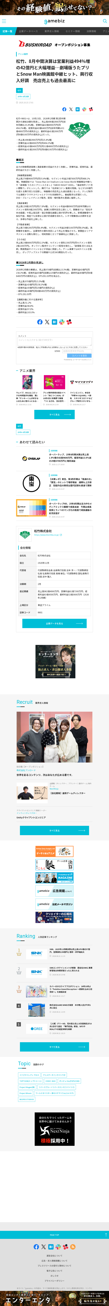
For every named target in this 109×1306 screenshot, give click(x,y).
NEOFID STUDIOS (27, 1099)
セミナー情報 (73, 31)
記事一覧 (7, 31)
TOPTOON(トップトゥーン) (30, 1081)
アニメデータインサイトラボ (54, 1075)
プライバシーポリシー (54, 1280)
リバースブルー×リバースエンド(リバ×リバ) (56, 1087)
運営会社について (54, 1255)
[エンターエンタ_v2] (55, 661)
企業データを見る (54, 623)
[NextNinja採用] (55, 1129)
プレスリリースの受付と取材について (54, 1265)
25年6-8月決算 (23, 96)
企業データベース (28, 31)
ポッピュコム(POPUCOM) (69, 1081)
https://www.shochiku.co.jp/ (46, 534)
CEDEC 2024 (50, 1081)
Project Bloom (26, 1093)
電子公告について (54, 1270)
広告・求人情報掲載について (55, 1260)
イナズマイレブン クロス (29, 1075)
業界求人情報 (52, 31)
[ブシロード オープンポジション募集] (54, 44)
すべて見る (54, 414)
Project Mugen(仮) (27, 1087)
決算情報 (91, 31)
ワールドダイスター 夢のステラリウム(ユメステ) (55, 1093)
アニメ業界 (23, 54)
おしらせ (54, 1275)
